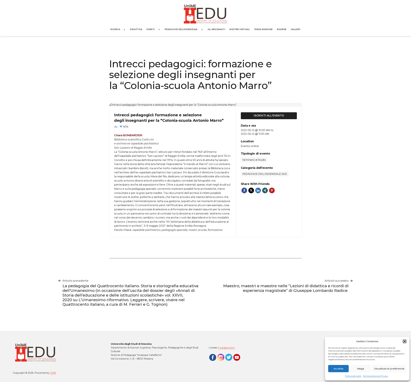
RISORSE (282, 29)
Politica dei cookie (353, 376)
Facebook (244, 190)
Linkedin (258, 190)
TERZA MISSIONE (263, 29)
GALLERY (296, 29)
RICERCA (115, 29)
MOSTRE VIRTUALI (239, 29)
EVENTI (151, 29)
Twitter (251, 190)
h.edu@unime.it (226, 347)
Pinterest (272, 190)
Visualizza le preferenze (389, 368)
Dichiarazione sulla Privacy (375, 376)
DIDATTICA (136, 29)
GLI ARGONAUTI (216, 29)
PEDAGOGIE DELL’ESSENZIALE (181, 29)
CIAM (53, 372)
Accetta (338, 368)
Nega (360, 368)
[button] (404, 341)
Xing (265, 190)
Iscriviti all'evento (269, 115)
